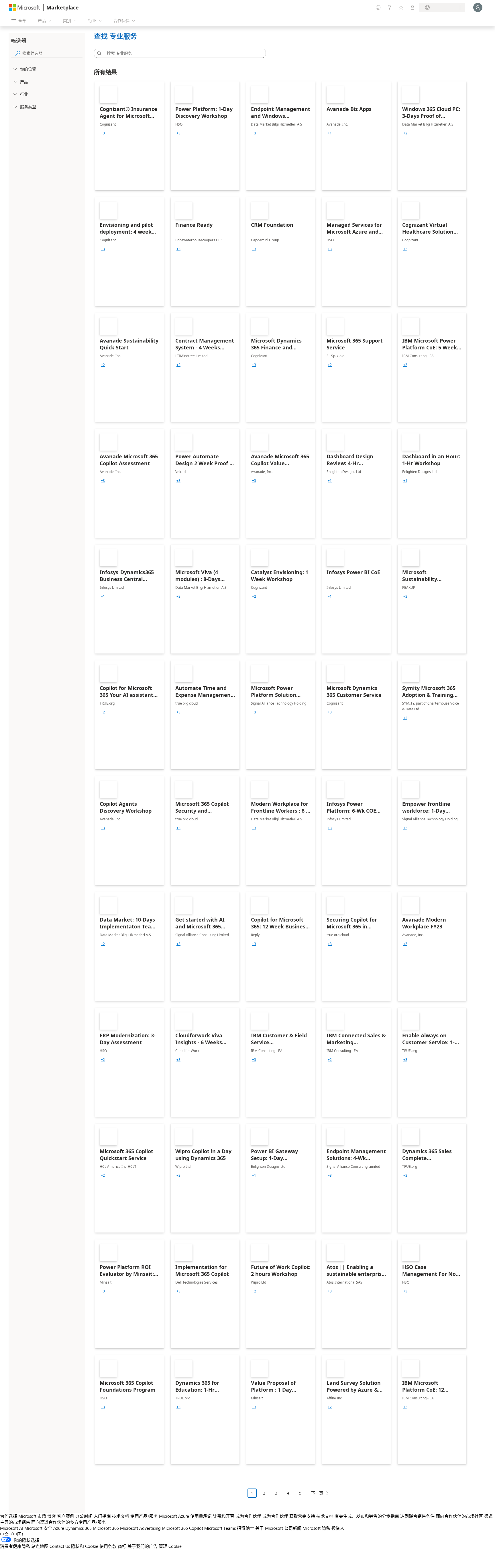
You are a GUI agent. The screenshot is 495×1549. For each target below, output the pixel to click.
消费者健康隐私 (15, 1546)
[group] (103, 133)
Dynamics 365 (78, 1528)
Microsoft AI (11, 1528)
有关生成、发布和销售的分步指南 (367, 1516)
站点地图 (39, 1546)
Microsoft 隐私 (316, 1528)
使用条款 (108, 1546)
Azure (58, 1528)
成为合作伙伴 (248, 1516)
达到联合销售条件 (417, 1516)
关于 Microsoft (269, 1528)
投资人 (337, 1528)
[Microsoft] (24, 7)
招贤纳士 (245, 1528)
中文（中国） (13, 1534)
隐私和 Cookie (84, 1546)
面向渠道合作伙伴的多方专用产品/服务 (68, 1522)
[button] (98, 53)
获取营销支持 (302, 1516)
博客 (51, 1516)
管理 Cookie (170, 1546)
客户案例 (65, 1516)
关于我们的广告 (142, 1546)
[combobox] (181, 53)
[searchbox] (52, 53)
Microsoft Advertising (140, 1528)
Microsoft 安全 (38, 1528)
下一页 (317, 1493)
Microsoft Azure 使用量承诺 (185, 1516)
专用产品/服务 (144, 1516)
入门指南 (102, 1516)
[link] (129, 135)
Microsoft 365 (106, 1528)
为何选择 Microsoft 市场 (23, 1516)
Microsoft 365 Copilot (182, 1528)
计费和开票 (223, 1516)
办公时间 (84, 1516)
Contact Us (60, 1546)
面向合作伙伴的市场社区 (459, 1516)
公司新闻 (292, 1528)
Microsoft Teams (220, 1528)
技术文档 (120, 1516)
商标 (122, 1546)
